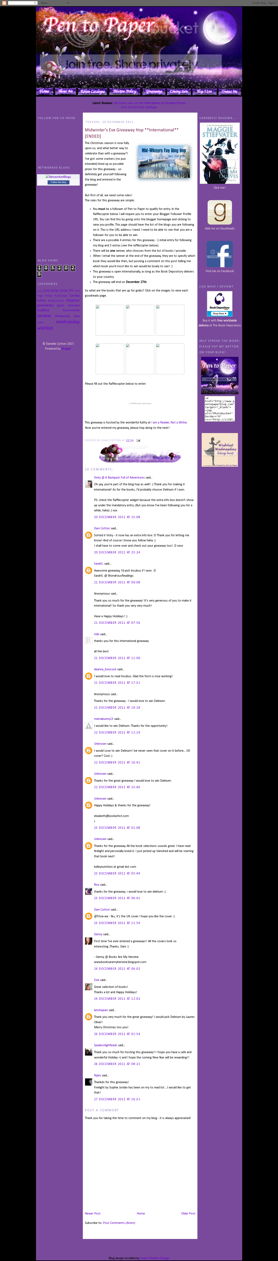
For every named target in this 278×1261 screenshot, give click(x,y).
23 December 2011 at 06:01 (117, 898)
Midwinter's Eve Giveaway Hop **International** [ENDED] (132, 133)
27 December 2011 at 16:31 (117, 1099)
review (44, 315)
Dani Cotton (102, 528)
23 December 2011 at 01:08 (117, 828)
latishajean (101, 1010)
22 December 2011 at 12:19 (117, 732)
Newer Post (93, 1213)
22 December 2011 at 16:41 (117, 762)
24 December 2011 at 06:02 (117, 969)
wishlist (45, 328)
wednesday (68, 322)
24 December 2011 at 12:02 (117, 999)
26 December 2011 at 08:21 (117, 1064)
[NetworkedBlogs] (58, 177)
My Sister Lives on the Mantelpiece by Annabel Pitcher (150, 103)
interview (74, 305)
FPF (71, 291)
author (41, 300)
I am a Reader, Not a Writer (169, 422)
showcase (62, 316)
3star (46, 291)
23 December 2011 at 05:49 (117, 873)
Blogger (66, 348)
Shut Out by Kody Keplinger (139, 107)
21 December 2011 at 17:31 (117, 683)
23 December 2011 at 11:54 (117, 923)
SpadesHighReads (105, 1045)
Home (141, 1213)
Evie (96, 980)
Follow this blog (58, 182)
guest (61, 305)
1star (40, 291)
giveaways (45, 305)
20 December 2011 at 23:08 (117, 517)
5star (64, 291)
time (77, 316)
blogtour (73, 301)
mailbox (43, 310)
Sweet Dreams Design (154, 1258)
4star (55, 291)
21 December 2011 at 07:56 (117, 623)
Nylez (97, 1075)
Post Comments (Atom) (119, 1223)
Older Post (188, 1213)
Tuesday (74, 295)
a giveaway (140, 403)
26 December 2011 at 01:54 (117, 1034)
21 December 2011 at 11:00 (117, 658)
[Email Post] (138, 440)
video (40, 322)
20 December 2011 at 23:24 (117, 552)
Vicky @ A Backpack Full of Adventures (119, 477)
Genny (98, 934)
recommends (71, 310)
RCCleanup (60, 295)
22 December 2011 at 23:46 (117, 787)
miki (96, 634)
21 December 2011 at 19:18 (117, 707)
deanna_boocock (105, 669)
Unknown (100, 744)
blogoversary (56, 300)
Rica (96, 884)
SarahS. (98, 563)
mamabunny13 (103, 719)
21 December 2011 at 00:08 (117, 582)
